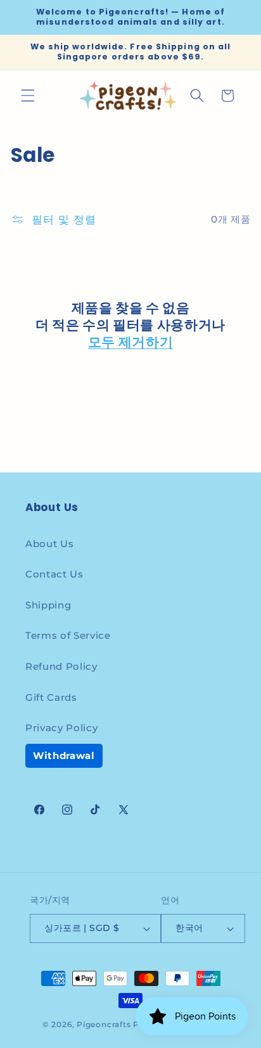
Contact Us (54, 574)
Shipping (48, 605)
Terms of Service (68, 635)
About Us (49, 544)
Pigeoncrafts (103, 1024)
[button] (28, 95)
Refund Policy (61, 666)
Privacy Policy (61, 728)
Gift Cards (51, 697)
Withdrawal (64, 755)
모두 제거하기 (130, 341)
